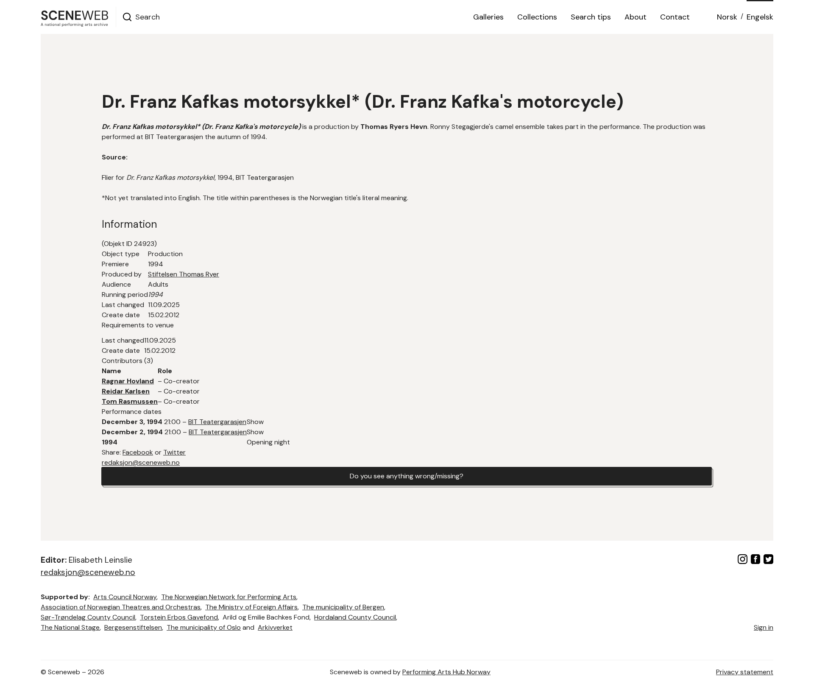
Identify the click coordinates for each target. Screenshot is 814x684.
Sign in (763, 627)
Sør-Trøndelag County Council (88, 617)
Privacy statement (744, 671)
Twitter (174, 452)
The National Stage (70, 627)
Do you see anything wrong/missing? (406, 476)
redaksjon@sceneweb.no (141, 462)
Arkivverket (275, 627)
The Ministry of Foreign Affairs (251, 607)
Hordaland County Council (355, 617)
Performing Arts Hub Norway (446, 671)
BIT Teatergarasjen (217, 421)
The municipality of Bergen (343, 607)
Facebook (138, 452)
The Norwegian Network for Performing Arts (228, 596)
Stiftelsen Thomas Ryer (183, 274)
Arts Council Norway (124, 596)
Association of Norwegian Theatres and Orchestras (121, 607)
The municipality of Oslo (204, 627)
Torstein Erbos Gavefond (179, 617)
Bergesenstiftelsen (133, 627)
